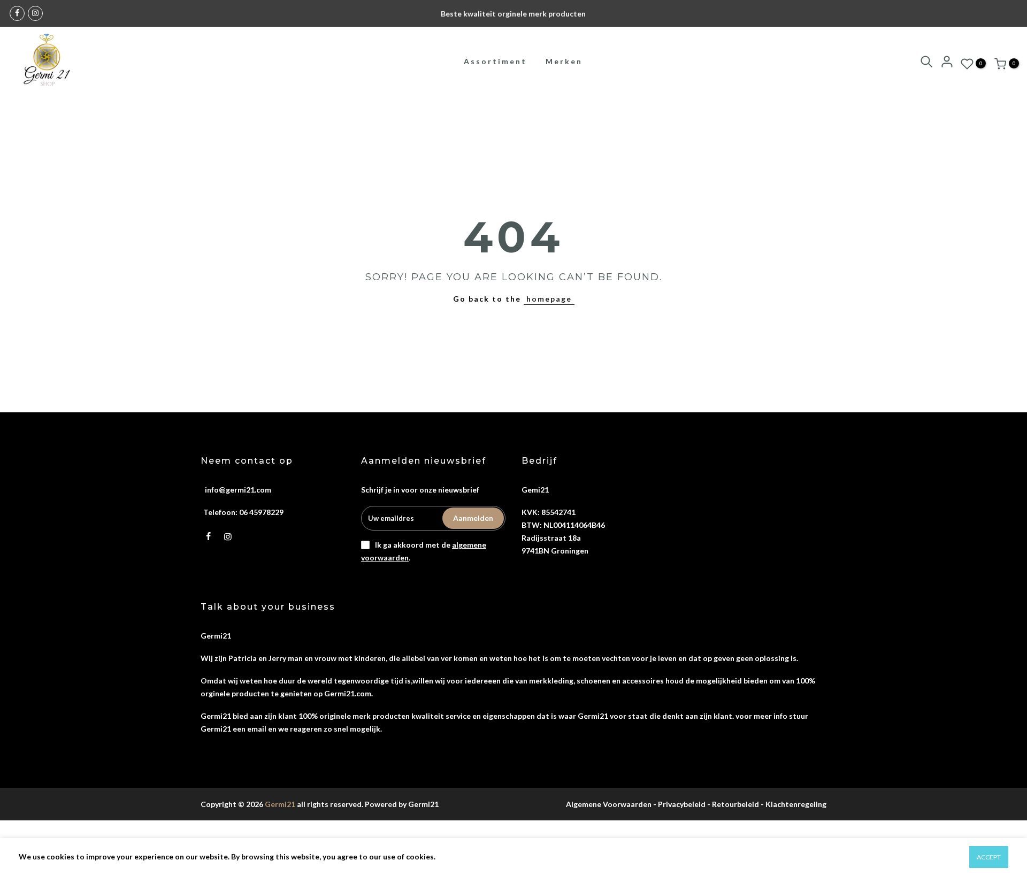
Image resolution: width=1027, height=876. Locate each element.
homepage (549, 298)
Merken (564, 61)
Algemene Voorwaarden (609, 804)
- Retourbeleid (733, 804)
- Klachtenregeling (793, 804)
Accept (989, 857)
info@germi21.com (238, 489)
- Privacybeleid (679, 804)
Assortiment (495, 61)
